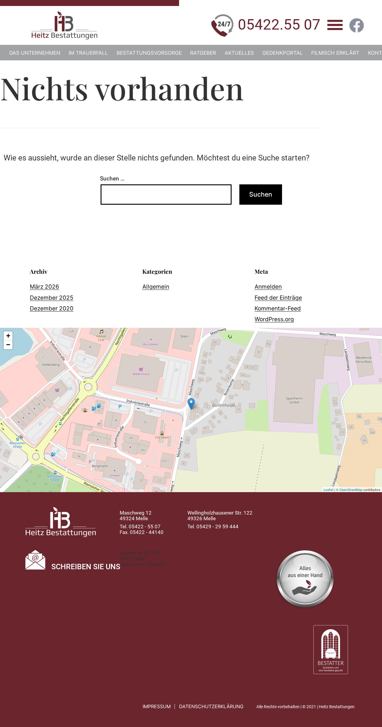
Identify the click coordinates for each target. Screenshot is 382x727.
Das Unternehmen (34, 53)
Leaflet (328, 489)
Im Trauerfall (88, 53)
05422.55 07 (279, 24)
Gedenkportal (282, 53)
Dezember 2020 (51, 308)
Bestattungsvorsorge (149, 53)
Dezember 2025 (51, 297)
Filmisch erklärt (335, 53)
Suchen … (112, 178)
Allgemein (155, 286)
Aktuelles (239, 53)
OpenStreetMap (350, 489)
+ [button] (8, 335)
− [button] (8, 344)
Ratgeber (203, 53)
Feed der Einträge (278, 297)
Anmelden (268, 286)
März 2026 (44, 286)
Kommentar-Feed (278, 308)
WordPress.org (274, 319)
